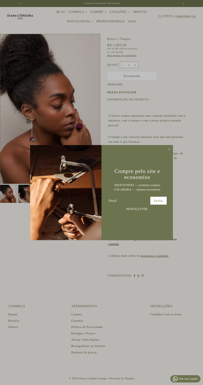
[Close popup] (169, 149)
